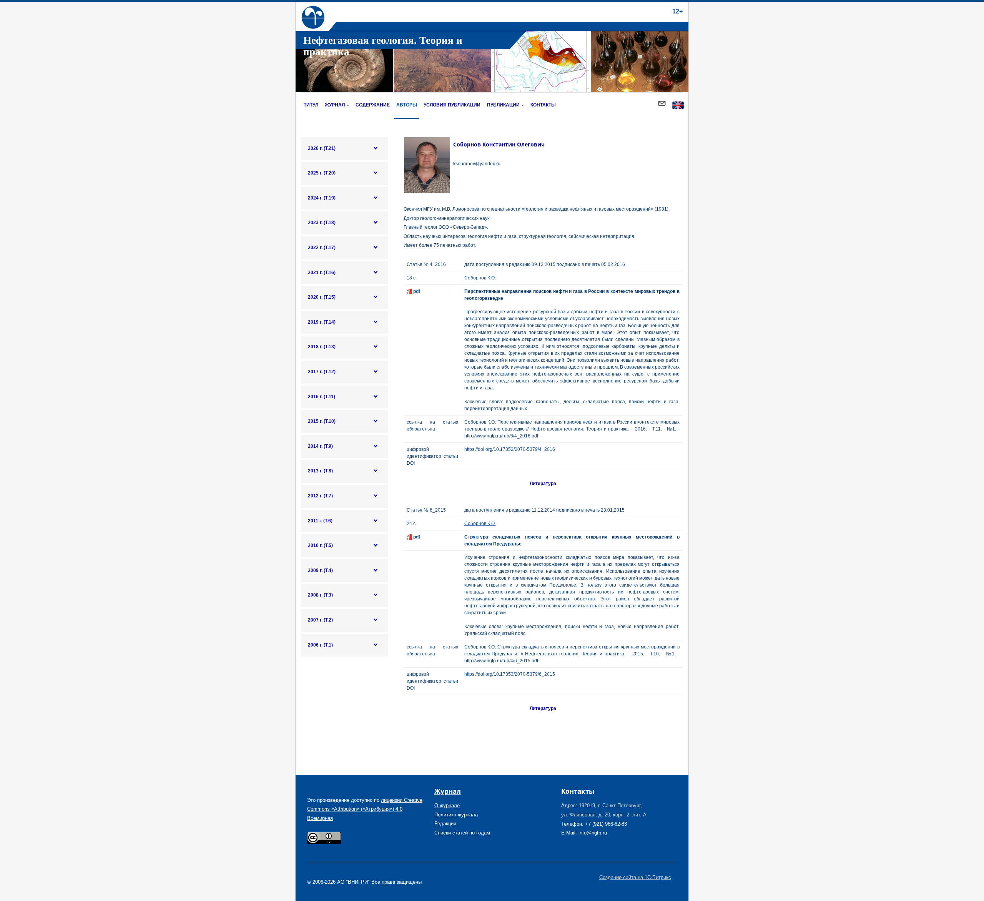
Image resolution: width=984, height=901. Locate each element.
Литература (543, 483)
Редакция (445, 823)
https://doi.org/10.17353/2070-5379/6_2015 (509, 674)
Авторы (406, 105)
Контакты (543, 105)
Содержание (373, 105)
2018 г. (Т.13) (322, 346)
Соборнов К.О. (480, 278)
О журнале (447, 805)
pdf (416, 291)
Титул (311, 105)
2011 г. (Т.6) (320, 521)
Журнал (335, 105)
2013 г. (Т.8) (320, 471)
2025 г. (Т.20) (322, 173)
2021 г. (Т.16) (322, 272)
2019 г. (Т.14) (322, 322)
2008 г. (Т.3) (320, 595)
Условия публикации (452, 105)
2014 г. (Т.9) (320, 446)
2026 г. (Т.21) (322, 148)
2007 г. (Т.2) (320, 620)
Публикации (503, 105)
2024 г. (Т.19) (322, 198)
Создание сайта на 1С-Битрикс (635, 877)
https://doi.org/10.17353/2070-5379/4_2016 (509, 449)
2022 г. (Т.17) (322, 247)
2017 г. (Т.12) (322, 371)
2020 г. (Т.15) (322, 297)
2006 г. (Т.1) (320, 645)
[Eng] (678, 106)
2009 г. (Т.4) (320, 570)
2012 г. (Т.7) (320, 496)
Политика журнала (456, 815)
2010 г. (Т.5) (320, 545)
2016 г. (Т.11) (321, 396)
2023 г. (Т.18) (322, 222)
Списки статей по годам (462, 833)
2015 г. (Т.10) (322, 421)
